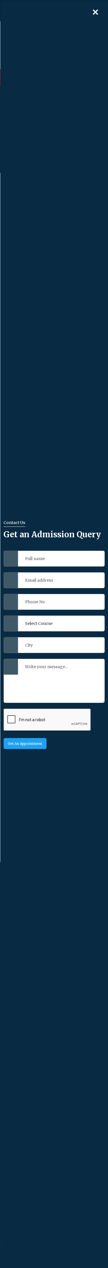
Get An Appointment (25, 743)
